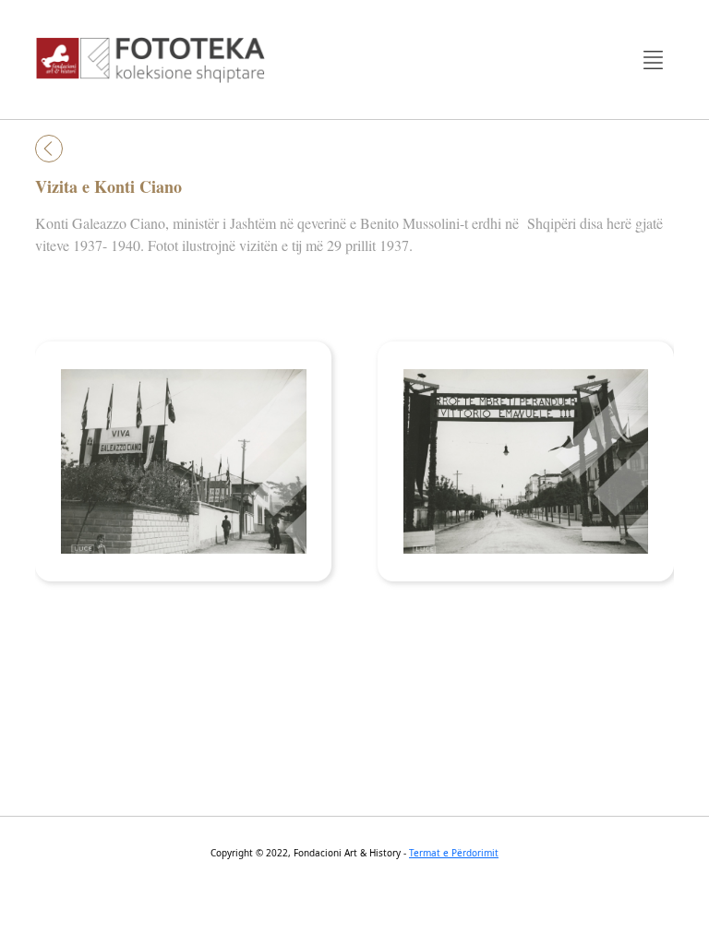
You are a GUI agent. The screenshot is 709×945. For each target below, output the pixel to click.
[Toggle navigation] (653, 59)
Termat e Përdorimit (454, 852)
